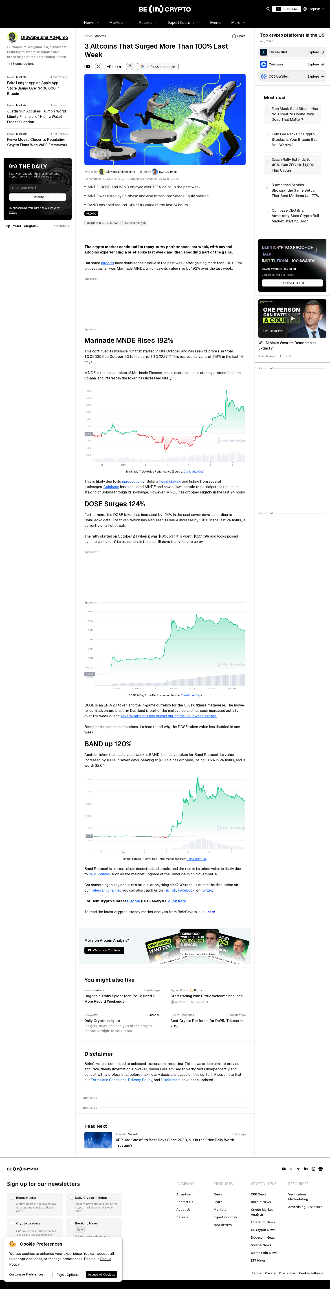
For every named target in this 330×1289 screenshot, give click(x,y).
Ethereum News (263, 1222)
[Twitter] (98, 66)
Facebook (186, 890)
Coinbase (111, 486)
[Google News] (320, 1169)
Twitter (206, 890)
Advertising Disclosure (305, 1207)
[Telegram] (109, 66)
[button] (35, 1204)
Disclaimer (287, 1273)
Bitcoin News (261, 1202)
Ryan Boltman (168, 172)
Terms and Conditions (108, 1080)
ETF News (258, 1260)
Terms (256, 1273)
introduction (132, 481)
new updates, (99, 874)
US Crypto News (263, 1230)
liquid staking (170, 481)
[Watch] (292, 318)
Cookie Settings (311, 1273)
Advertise (183, 1194)
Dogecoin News (263, 1237)
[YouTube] (88, 66)
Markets (100, 36)
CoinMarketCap (193, 471)
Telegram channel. (106, 890)
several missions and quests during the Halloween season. (169, 716)
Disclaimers (170, 1080)
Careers (182, 1217)
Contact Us (184, 1202)
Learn (218, 1202)
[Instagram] (129, 66)
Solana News (261, 1245)
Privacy (270, 1273)
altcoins (107, 263)
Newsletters (223, 1225)
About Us (183, 1209)
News (88, 36)
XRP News (258, 1194)
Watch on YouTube (272, 356)
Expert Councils (225, 1217)
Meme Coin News (264, 1253)
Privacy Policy (140, 1080)
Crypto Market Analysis (262, 1212)
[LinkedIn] (119, 66)
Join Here (58, 226)
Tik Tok (170, 890)
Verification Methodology (298, 1196)
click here (206, 912)
